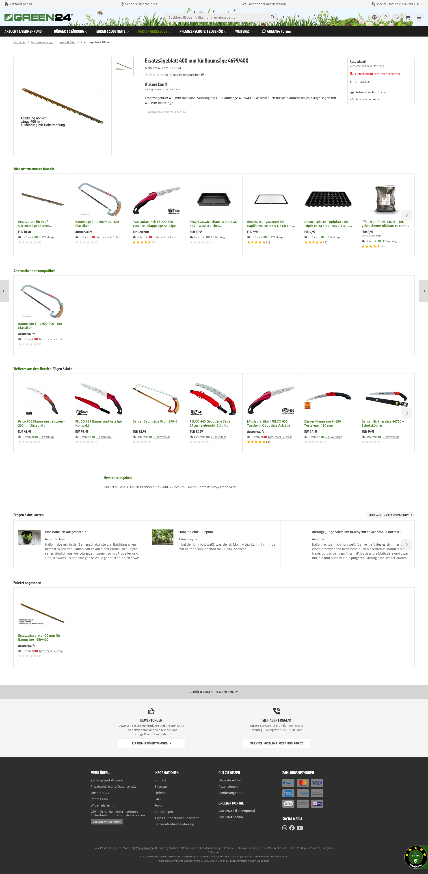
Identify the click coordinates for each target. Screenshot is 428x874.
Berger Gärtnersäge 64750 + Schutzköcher (383, 423)
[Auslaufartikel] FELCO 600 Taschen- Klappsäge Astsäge (154, 224)
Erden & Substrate (110, 31)
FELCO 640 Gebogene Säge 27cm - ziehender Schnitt (210, 423)
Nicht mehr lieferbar (387, 74)
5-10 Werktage (162, 436)
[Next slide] (406, 215)
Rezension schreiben (186, 75)
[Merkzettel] (396, 17)
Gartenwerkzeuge (152, 31)
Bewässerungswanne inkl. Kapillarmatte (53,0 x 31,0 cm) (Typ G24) (269, 224)
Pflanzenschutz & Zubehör (201, 31)
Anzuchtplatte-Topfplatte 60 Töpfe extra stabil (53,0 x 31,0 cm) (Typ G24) (326, 224)
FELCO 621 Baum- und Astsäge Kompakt (98, 423)
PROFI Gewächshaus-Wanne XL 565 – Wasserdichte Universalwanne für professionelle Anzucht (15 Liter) (213, 224)
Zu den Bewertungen (150, 743)
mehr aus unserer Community (389, 515)
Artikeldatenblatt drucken (371, 92)
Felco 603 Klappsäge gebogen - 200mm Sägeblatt (41, 423)
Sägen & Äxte (62, 368)
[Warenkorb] (407, 17)
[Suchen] (272, 17)
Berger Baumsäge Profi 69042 (155, 421)
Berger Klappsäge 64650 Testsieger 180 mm (322, 423)
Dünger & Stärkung (69, 31)
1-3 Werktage (46, 237)
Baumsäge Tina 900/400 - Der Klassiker (97, 224)
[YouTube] (300, 828)
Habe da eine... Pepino (196, 532)
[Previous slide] (21, 215)
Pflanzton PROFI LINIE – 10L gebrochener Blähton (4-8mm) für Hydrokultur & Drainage (384, 224)
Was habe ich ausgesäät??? (65, 532)
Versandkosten (145, 848)
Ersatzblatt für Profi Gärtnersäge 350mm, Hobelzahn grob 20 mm (36, 224)
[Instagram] (284, 828)
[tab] (114, 260)
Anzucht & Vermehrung (23, 31)
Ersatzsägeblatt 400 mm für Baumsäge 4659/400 (39, 637)
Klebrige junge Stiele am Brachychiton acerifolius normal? (356, 532)
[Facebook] (292, 828)
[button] (124, 66)
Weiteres (242, 31)
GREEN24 (279, 31)
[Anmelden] (385, 17)
